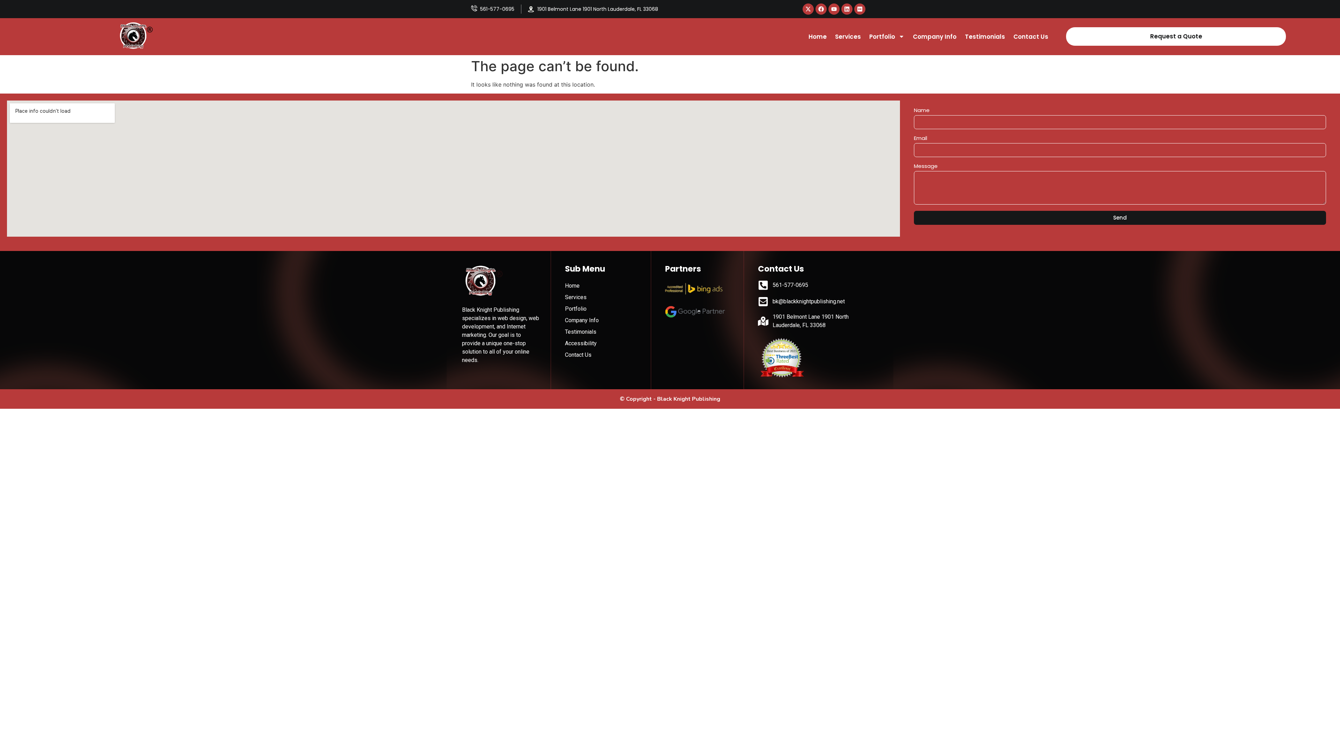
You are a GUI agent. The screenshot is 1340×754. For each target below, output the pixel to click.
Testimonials (985, 36)
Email (920, 138)
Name (922, 111)
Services (848, 36)
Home (818, 36)
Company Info (934, 36)
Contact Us (1030, 36)
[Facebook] (821, 9)
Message (926, 166)
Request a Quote (1176, 36)
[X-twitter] (808, 9)
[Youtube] (834, 9)
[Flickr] (859, 9)
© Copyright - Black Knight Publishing (670, 399)
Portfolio (882, 36)
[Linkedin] (847, 9)
